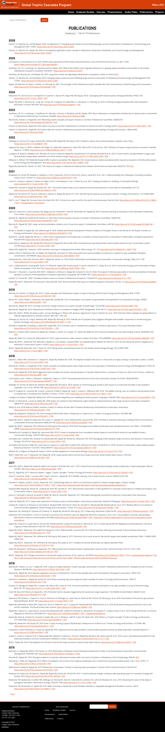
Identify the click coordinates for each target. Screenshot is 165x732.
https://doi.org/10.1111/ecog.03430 (135, 397)
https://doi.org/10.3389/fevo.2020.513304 (62, 268)
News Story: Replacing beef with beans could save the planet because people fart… (92, 485)
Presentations (115, 11)
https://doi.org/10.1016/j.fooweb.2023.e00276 (33, 122)
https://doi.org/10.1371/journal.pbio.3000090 (130, 338)
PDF (116, 74)
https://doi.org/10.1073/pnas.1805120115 (37, 429)
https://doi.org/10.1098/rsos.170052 (109, 555)
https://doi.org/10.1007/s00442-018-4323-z (48, 322)
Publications (146, 11)
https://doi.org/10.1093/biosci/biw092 (63, 613)
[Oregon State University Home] (9, 3)
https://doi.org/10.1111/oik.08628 (28, 144)
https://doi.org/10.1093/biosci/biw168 (66, 526)
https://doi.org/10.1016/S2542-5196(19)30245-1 (34, 328)
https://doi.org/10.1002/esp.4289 (27, 375)
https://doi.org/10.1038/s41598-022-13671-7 (48, 150)
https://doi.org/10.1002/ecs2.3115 (112, 278)
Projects (159, 11)
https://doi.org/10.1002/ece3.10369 (28, 132)
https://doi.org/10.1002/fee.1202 (27, 582)
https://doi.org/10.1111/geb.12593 (135, 501)
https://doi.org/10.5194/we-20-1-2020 (115, 249)
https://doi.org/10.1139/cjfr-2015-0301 (49, 569)
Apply (44, 20)
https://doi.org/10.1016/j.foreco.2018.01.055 (32, 368)
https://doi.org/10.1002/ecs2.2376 (38, 403)
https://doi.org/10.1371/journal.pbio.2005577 (72, 447)
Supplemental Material (95, 613)
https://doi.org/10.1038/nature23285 (40, 469)
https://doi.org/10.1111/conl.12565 (28, 362)
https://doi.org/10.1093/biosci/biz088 (139, 282)
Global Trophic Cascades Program (46, 4)
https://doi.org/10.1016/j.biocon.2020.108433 (55, 255)
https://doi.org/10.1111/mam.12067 (53, 601)
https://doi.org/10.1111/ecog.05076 (106, 274)
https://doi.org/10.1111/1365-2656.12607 (43, 588)
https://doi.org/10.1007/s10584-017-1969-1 (32, 485)
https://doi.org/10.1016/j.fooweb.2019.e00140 (133, 224)
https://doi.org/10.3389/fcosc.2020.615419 (54, 177)
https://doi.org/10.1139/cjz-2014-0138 (30, 663)
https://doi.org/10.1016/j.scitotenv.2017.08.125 (33, 551)
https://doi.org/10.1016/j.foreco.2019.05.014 (32, 296)
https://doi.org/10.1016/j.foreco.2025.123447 (55, 47)
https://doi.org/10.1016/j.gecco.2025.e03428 (32, 87)
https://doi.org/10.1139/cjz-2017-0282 (59, 387)
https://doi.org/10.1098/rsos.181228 (29, 457)
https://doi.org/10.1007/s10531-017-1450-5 (88, 394)
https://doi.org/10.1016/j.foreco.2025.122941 (39, 80)
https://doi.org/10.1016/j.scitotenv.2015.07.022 (33, 670)
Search (112, 706)
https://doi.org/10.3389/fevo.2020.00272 (50, 233)
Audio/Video (131, 11)
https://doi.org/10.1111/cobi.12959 (45, 441)
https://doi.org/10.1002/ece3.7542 (28, 196)
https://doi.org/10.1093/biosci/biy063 (29, 410)
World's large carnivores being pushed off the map (95, 558)
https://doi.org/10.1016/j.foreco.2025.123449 (32, 53)
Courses (101, 11)
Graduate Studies (85, 11)
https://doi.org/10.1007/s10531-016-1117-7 (86, 638)
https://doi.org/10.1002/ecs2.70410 (67, 71)
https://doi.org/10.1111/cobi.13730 (28, 184)
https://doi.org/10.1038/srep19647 (28, 632)
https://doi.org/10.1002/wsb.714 (27, 594)
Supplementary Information (32, 203)
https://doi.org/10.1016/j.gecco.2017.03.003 (95, 507)
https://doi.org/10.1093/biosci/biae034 (59, 104)
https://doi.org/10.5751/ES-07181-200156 (42, 676)
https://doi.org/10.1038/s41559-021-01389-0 (138, 200)
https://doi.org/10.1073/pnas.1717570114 (31, 545)
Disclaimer (5, 727)
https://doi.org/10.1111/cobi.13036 (59, 435)
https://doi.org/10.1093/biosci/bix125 (29, 533)
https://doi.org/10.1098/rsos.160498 (72, 607)
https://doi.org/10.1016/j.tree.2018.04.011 (31, 416)
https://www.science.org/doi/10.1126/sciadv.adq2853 (36, 64)
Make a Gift (158, 4)
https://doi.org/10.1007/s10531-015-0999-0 (32, 689)
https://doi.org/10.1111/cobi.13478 (28, 262)
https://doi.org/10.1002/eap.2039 (39, 239)
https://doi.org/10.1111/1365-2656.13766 (86, 156)
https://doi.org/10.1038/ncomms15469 (71, 517)
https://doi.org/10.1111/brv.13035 (28, 98)
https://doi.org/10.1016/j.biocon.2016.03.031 (32, 576)
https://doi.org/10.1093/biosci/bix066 (29, 498)
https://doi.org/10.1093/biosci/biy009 (71, 422)
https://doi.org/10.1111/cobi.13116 (102, 451)
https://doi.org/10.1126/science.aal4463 (30, 479)
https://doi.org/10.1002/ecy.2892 (27, 302)
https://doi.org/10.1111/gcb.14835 (28, 351)
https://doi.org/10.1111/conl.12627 (64, 344)
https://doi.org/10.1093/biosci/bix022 (132, 511)
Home (71, 11)
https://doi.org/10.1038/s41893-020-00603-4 (32, 190)
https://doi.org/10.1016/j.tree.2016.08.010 (44, 620)
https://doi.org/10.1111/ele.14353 (132, 126)
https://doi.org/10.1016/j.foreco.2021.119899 (64, 162)
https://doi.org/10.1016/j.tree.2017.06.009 (110, 472)
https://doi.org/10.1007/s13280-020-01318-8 (43, 214)
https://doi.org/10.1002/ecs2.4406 (71, 116)
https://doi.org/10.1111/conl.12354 (47, 491)
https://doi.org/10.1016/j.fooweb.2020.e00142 (33, 220)
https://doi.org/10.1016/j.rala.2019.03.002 (125, 309)
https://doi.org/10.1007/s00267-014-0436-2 (57, 654)
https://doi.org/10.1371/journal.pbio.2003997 (33, 381)
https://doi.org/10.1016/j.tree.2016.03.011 (31, 626)
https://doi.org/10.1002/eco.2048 (119, 306)
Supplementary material (141, 555)
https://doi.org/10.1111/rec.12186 (77, 682)
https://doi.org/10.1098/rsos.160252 (116, 642)
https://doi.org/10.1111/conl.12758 (35, 246)
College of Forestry (9, 7)
